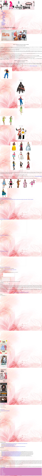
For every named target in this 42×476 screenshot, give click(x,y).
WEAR (4, 28)
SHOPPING (2, 28)
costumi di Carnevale (6, 199)
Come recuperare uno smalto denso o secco (15, 451)
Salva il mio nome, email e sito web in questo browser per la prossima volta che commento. (10, 281)
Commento (1, 276)
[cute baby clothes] (3, 353)
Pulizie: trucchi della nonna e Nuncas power (16, 454)
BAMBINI (2, 18)
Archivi (1, 295)
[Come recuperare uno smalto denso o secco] (6, 451)
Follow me (2, 457)
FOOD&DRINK (2, 22)
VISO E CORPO (4, 15)
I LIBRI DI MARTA (3, 474)
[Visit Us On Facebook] (15, 292)
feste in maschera (25, 199)
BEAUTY (2, 14)
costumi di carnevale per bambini (19, 199)
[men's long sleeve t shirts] (3, 396)
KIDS (0, 28)
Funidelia (29, 199)
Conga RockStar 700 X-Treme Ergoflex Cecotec (22, 443)
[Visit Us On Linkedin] (26, 292)
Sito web (1, 280)
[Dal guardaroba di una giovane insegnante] (6, 453)
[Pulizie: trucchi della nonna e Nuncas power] (6, 454)
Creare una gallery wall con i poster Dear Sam (11, 444)
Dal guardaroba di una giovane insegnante (16, 453)
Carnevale (2, 199)
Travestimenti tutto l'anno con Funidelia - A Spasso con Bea (10, 269)
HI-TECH (2, 472)
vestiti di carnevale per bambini (38, 176)
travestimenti (31, 199)
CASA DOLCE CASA (3, 23)
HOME (2, 469)
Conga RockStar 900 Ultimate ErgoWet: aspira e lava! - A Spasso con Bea (9, 443)
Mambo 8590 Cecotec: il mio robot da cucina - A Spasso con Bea (8, 446)
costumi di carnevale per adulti (12, 199)
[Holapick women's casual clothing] (3, 367)
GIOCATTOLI (4, 21)
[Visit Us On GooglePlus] (21, 292)
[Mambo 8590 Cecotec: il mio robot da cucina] (6, 452)
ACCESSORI (4, 12)
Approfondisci (3, 467)
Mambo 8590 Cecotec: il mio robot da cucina (16, 452)
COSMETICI (4, 19)
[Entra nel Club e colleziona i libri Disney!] (6, 455)
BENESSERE (4, 17)
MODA (2, 11)
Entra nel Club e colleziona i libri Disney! (15, 455)
